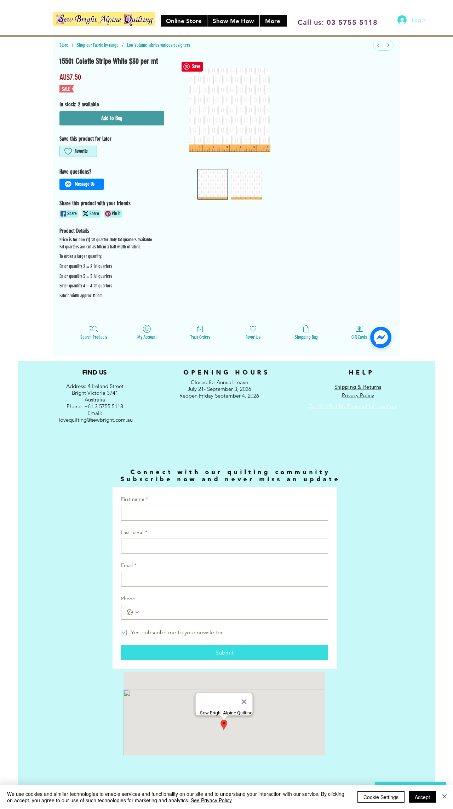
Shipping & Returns (357, 386)
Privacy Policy (358, 395)
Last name (134, 532)
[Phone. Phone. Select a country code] (133, 612)
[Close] (444, 797)
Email (128, 565)
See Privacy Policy (211, 800)
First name (134, 499)
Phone (128, 598)
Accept (422, 796)
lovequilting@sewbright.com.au (96, 419)
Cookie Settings (380, 796)
